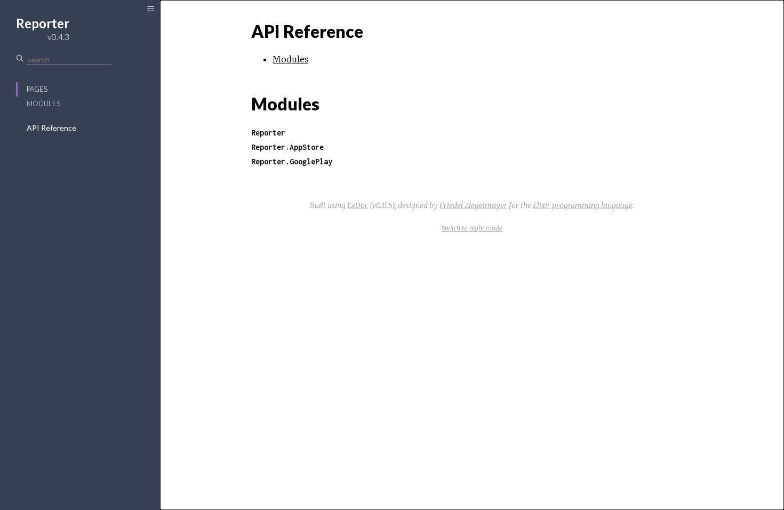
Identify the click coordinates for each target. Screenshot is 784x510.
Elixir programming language (583, 205)
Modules (43, 103)
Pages (37, 89)
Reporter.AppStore (287, 147)
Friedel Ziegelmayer (473, 205)
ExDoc (357, 205)
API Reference (51, 127)
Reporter (268, 132)
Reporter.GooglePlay (291, 161)
